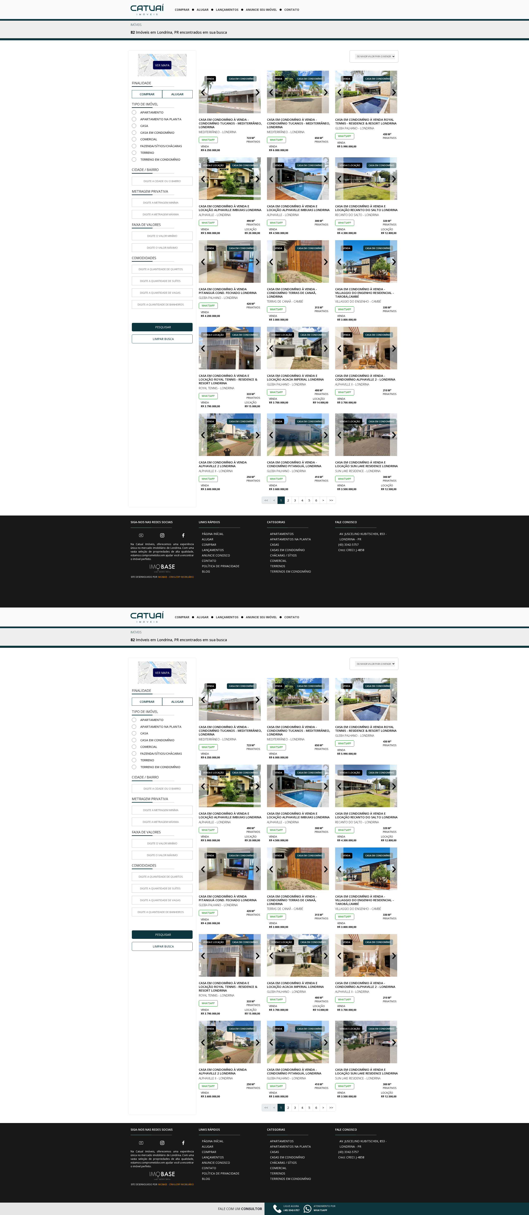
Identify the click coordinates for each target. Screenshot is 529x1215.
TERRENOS (277, 566)
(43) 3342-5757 (348, 545)
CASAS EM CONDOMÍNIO (287, 550)
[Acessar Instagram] (162, 535)
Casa (144, 126)
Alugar (203, 10)
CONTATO (209, 561)
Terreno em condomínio (160, 159)
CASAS (274, 545)
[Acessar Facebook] (183, 535)
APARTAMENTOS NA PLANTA (290, 539)
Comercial (148, 139)
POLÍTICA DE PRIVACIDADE (220, 566)
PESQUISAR (163, 327)
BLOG (206, 571)
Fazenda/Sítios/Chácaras (161, 146)
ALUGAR (207, 539)
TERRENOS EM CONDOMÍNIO (290, 571)
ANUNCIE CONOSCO (216, 555)
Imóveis (136, 25)
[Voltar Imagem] (203, 92)
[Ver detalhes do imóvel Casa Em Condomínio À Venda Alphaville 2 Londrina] (230, 434)
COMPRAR (209, 545)
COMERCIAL (278, 561)
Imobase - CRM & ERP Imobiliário (176, 576)
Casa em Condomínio (157, 132)
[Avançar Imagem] (258, 92)
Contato (291, 10)
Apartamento (151, 112)
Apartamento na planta (160, 119)
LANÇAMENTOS (213, 550)
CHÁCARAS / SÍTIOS (283, 555)
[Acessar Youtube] (141, 535)
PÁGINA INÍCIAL (213, 534)
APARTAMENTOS (282, 534)
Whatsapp (208, 140)
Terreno (147, 152)
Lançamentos (227, 10)
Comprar (182, 10)
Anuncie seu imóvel (261, 10)
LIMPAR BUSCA (163, 339)
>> (331, 500)
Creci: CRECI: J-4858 (351, 550)
